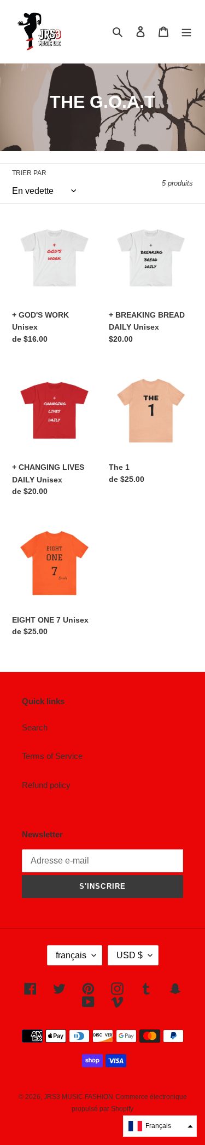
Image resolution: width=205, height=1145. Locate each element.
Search (35, 727)
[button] (160, 1126)
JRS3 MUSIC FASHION (78, 1097)
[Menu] (186, 31)
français (71, 955)
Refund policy (46, 785)
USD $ (129, 955)
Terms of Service (52, 756)
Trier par (29, 173)
